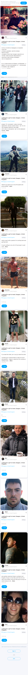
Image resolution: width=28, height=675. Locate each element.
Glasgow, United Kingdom (9, 44)
